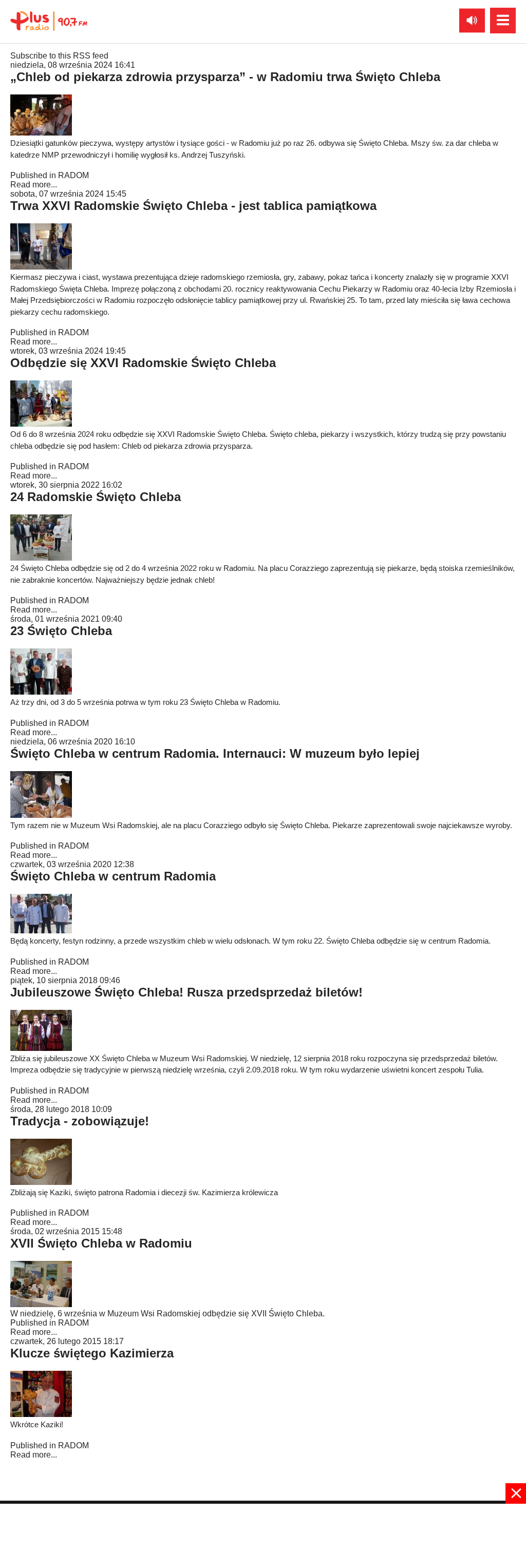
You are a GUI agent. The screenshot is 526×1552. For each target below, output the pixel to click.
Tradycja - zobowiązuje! (79, 1121)
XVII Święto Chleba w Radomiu (101, 1243)
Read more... (33, 184)
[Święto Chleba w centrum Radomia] (41, 930)
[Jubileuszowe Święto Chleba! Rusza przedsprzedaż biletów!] (41, 1048)
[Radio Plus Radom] (41, 1304)
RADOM (73, 175)
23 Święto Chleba (61, 631)
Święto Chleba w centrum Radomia (113, 876)
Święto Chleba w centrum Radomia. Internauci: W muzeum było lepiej (215, 753)
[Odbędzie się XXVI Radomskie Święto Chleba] (41, 423)
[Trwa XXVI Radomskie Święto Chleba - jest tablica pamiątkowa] (41, 266)
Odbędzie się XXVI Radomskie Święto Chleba (143, 363)
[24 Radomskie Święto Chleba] (41, 557)
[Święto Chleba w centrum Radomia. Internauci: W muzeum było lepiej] (41, 815)
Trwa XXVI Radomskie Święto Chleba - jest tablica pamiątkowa (193, 206)
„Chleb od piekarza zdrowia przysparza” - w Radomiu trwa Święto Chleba (225, 77)
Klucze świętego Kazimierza (92, 1353)
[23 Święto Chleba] (41, 691)
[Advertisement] (263, 1527)
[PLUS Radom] (48, 20)
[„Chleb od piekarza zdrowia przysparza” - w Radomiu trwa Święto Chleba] (41, 132)
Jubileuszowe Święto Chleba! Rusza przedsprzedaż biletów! (186, 992)
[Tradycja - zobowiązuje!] (41, 1182)
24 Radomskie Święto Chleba (95, 497)
